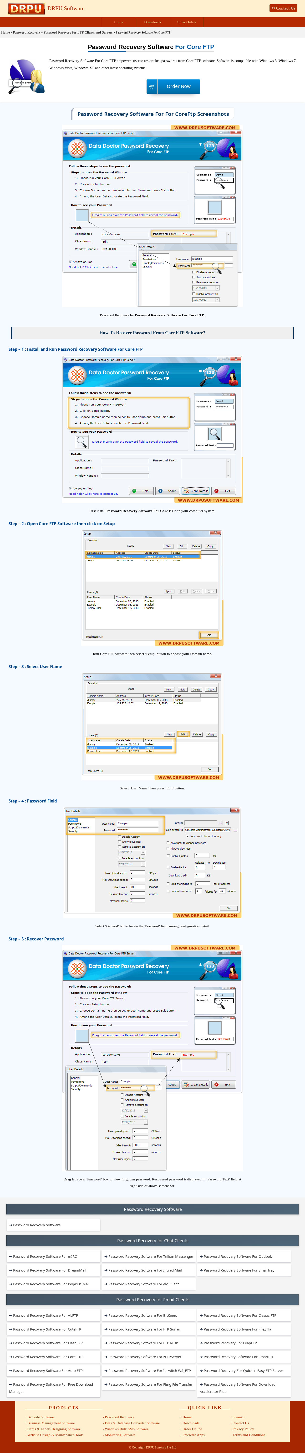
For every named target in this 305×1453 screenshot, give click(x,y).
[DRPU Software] (26, 13)
